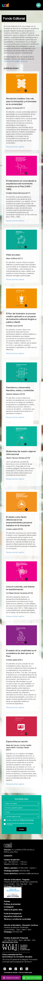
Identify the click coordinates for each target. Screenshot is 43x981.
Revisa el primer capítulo (15, 147)
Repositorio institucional (13, 916)
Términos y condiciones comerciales (17, 919)
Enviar (21, 829)
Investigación (9, 907)
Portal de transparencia (12, 913)
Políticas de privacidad (12, 904)
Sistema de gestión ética (13, 910)
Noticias (7, 901)
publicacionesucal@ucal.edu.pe (15, 61)
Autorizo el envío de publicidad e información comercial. (20, 824)
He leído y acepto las (20, 820)
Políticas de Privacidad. (27, 820)
